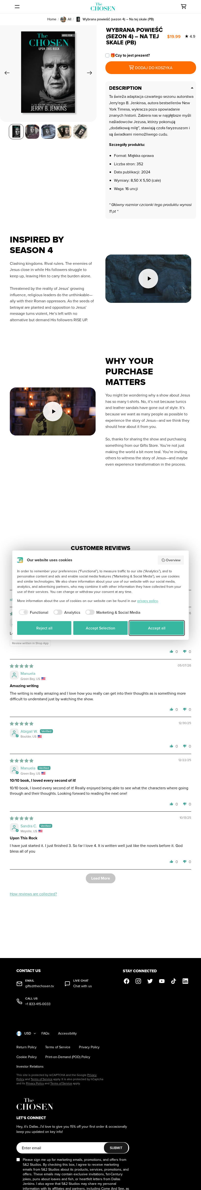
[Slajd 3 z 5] (48, 132)
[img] (21, 666)
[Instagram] (138, 981)
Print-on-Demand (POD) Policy (67, 1057)
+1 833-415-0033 (37, 1004)
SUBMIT (116, 1147)
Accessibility (67, 1033)
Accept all (156, 628)
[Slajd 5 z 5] (80, 132)
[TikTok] (174, 981)
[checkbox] (32, 612)
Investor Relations (30, 1066)
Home (51, 19)
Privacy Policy (89, 1047)
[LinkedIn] (185, 981)
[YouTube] (162, 981)
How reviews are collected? (33, 893)
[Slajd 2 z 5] (32, 132)
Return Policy (26, 1047)
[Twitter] (150, 981)
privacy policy (147, 600)
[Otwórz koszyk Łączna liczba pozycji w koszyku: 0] (183, 6)
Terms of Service (57, 1047)
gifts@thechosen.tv (39, 986)
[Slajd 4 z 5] (64, 132)
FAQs (45, 1033)
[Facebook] (127, 981)
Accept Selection (100, 628)
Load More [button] (100, 878)
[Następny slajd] (91, 73)
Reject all (44, 628)
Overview (173, 560)
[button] (172, 651)
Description (125, 88)
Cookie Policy (26, 1057)
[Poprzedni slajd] (5, 73)
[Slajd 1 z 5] (16, 132)
